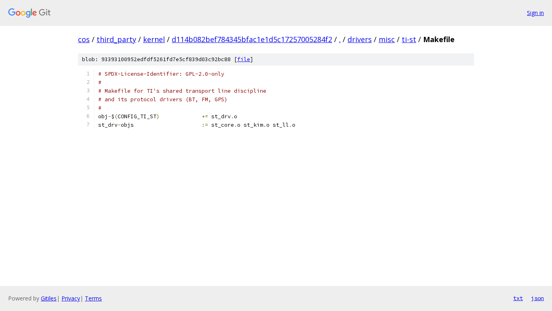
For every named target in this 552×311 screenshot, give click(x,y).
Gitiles (49, 298)
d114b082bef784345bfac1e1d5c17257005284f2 (252, 39)
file (243, 59)
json (537, 298)
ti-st (409, 39)
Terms (93, 298)
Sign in (535, 13)
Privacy (70, 298)
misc (387, 39)
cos (84, 39)
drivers (360, 39)
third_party (116, 39)
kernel (154, 39)
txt (518, 298)
